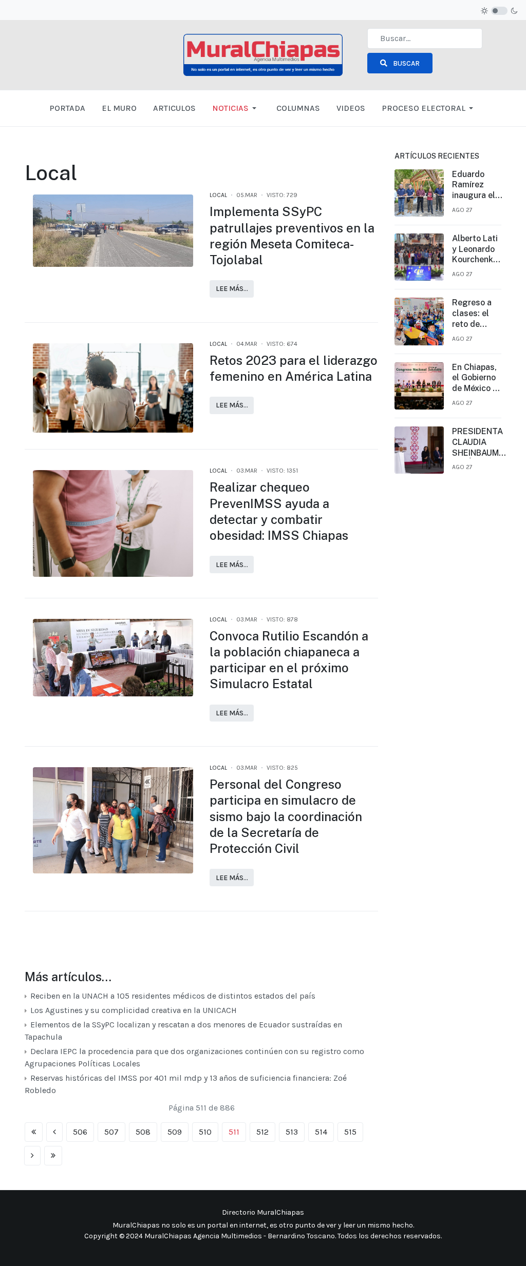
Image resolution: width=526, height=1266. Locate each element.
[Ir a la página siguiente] (32, 1155)
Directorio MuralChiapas (263, 1212)
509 (174, 1132)
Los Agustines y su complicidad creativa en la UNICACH (132, 1010)
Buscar (405, 63)
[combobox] (424, 38)
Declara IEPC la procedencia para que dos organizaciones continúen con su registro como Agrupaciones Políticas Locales (194, 1057)
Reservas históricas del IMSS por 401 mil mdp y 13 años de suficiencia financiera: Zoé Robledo (186, 1084)
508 (143, 1132)
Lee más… (232, 288)
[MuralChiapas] (262, 54)
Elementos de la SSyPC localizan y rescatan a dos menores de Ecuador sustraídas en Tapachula (183, 1031)
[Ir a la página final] (53, 1155)
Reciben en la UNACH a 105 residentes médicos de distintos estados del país (171, 996)
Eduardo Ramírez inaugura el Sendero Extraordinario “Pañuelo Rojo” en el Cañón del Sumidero (479, 185)
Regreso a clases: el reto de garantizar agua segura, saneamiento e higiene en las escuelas (477, 313)
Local (218, 195)
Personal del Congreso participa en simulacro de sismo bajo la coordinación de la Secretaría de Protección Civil (286, 816)
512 (262, 1132)
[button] (236, 108)
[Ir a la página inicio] (34, 1132)
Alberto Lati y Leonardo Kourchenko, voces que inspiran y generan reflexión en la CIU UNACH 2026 (476, 249)
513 (292, 1132)
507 (111, 1132)
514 (321, 1132)
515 (350, 1132)
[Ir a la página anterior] (54, 1132)
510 (205, 1132)
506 (80, 1132)
